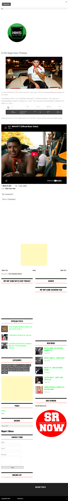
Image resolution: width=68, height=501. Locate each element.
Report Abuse (7, 431)
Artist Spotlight (20, 365)
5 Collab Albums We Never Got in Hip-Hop (20, 335)
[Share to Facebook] (24, 186)
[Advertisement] (34, 255)
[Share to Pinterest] (26, 186)
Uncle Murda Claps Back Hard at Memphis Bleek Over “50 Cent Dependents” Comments (20, 345)
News (14, 188)
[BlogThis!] (21, 186)
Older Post (63, 270)
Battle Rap (28, 365)
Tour (3, 372)
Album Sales (8, 188)
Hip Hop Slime (13, 498)
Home (34, 270)
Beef (3, 367)
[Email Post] (15, 186)
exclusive (16, 367)
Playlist (14, 370)
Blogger (25, 498)
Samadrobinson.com (40, 406)
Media (3, 370)
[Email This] (19, 186)
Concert (11, 367)
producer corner (21, 370)
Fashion (21, 367)
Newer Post (5, 270)
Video (6, 372)
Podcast (3, 411)
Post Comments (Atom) (15, 274)
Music (6, 370)
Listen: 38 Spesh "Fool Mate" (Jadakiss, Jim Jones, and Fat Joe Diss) (20, 328)
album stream (11, 365)
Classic (6, 367)
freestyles (26, 367)
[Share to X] (23, 186)
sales (28, 370)
